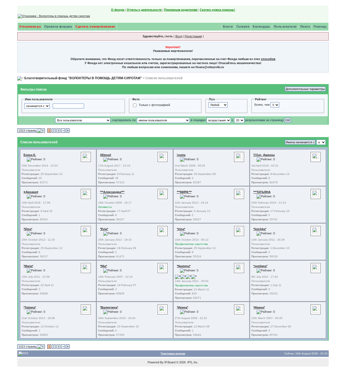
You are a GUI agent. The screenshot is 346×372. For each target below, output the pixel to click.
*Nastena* (184, 266)
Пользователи (285, 26)
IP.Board (169, 362)
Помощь (320, 26)
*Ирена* (182, 307)
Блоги (228, 26)
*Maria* (28, 266)
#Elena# (105, 155)
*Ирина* (259, 307)
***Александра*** (112, 192)
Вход (178, 36)
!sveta (181, 155)
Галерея (243, 26)
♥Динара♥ (31, 192)
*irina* (181, 229)
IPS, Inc (192, 362)
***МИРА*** (184, 192)
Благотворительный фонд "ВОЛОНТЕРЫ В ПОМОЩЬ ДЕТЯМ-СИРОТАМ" (83, 78)
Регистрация (193, 36)
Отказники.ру (30, 26)
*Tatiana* (30, 307)
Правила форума (58, 26)
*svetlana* (260, 266)
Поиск (305, 26)
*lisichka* (259, 229)
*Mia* (103, 266)
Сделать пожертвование (95, 26)
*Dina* (28, 229)
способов (268, 59)
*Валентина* (109, 307)
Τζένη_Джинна (264, 155)
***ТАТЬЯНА (262, 192)
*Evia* (104, 229)
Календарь (261, 26)
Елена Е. (30, 155)
